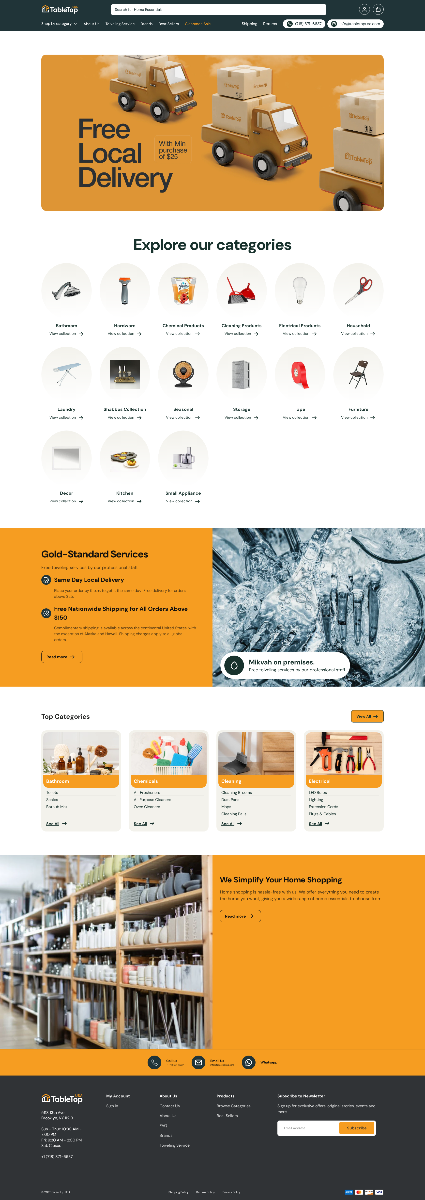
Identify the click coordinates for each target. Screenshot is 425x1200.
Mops (226, 806)
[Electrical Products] (300, 291)
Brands (147, 23)
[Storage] (241, 374)
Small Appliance (183, 493)
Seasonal (183, 409)
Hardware (125, 326)
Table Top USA (61, 1192)
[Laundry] (66, 374)
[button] (378, 9)
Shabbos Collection (125, 409)
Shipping (249, 23)
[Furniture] (358, 374)
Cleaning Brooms (236, 792)
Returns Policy (205, 1192)
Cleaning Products (242, 326)
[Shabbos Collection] (125, 374)
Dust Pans (230, 799)
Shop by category (56, 23)
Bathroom (66, 326)
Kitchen (124, 493)
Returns (270, 23)
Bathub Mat (56, 806)
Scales (52, 799)
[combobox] (218, 9)
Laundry (67, 409)
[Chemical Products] (183, 291)
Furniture (358, 409)
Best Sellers (169, 23)
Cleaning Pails (233, 813)
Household (358, 326)
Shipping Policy (178, 1192)
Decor (66, 493)
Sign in (112, 1105)
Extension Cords (323, 806)
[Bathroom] (66, 291)
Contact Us (170, 1105)
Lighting (316, 799)
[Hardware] (125, 291)
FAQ (163, 1125)
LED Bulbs (318, 792)
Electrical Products (300, 326)
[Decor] (66, 458)
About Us (92, 23)
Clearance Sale (198, 23)
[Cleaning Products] (241, 291)
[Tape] (300, 374)
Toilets (52, 792)
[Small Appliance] (183, 458)
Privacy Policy (232, 1192)
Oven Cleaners (147, 806)
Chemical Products (183, 326)
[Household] (358, 291)
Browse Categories (234, 1105)
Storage (241, 409)
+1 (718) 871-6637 (57, 1156)
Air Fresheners (147, 792)
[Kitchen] (125, 458)
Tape (300, 409)
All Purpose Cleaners (152, 799)
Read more (56, 657)
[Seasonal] (183, 374)
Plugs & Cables (322, 813)
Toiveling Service (120, 23)
